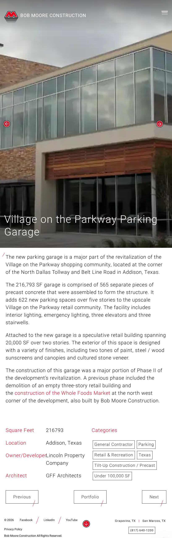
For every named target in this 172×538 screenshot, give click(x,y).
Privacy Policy (13, 529)
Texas (145, 455)
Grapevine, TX (125, 521)
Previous (22, 497)
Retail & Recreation (113, 455)
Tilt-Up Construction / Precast (124, 465)
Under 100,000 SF (112, 476)
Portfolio (90, 497)
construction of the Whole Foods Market (62, 393)
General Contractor (113, 444)
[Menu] (165, 12)
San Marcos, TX (154, 521)
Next (154, 497)
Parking (146, 444)
